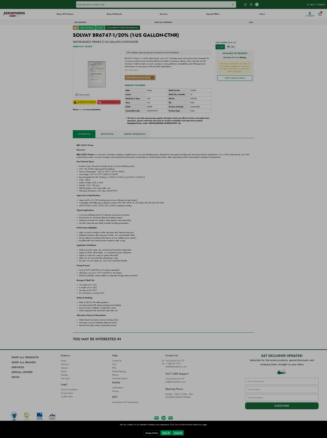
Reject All (166, 433)
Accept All (178, 433)
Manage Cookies (151, 433)
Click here (174, 424)
